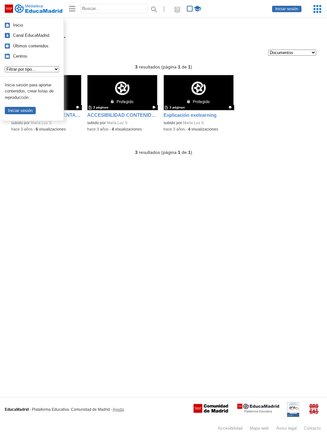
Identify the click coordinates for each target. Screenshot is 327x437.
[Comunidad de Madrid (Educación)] (211, 411)
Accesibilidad (230, 428)
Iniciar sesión (286, 9)
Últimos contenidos (31, 46)
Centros (20, 56)
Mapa (259, 428)
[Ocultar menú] (72, 9)
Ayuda (118, 409)
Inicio (18, 25)
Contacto (312, 428)
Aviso (286, 428)
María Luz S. (41, 123)
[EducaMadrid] (258, 411)
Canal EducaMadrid (31, 35)
